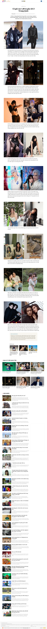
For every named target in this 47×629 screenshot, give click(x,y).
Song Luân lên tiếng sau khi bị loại (19, 603)
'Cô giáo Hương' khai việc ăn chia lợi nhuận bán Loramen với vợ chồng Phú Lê (20, 471)
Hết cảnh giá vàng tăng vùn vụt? (18, 395)
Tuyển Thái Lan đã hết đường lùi (18, 581)
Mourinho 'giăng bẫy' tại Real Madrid (19, 411)
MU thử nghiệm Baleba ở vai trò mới (19, 544)
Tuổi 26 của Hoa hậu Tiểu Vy (19, 463)
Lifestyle (23, 6)
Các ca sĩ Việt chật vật (16, 551)
